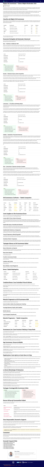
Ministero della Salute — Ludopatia (7, 416)
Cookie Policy (17, 1)
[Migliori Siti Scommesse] (6, 1)
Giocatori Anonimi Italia (6, 413)
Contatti (14, 1)
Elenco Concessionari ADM (7, 409)
